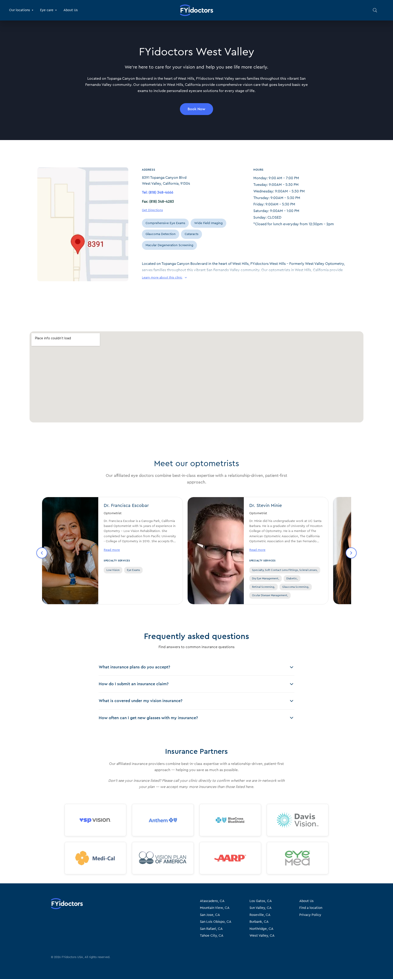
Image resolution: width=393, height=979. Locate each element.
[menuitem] (23, 10)
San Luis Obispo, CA (215, 921)
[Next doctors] (351, 552)
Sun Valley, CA (260, 908)
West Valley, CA (262, 935)
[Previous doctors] (41, 552)
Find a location (310, 908)
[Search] (374, 10)
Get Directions (152, 210)
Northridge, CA (261, 928)
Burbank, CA (259, 921)
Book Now (196, 109)
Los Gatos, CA (260, 901)
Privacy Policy (310, 915)
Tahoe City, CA (211, 935)
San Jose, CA (210, 915)
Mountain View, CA (214, 908)
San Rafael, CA (211, 928)
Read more (112, 550)
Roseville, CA (259, 915)
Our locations (19, 10)
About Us (70, 10)
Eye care (46, 10)
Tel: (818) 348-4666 (157, 192)
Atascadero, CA (212, 901)
